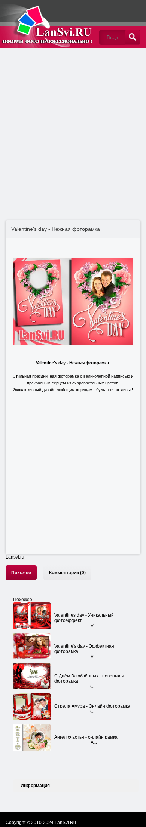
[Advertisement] (73, 126)
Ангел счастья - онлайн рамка (86, 737)
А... (94, 742)
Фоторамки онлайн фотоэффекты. (47, 24)
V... (94, 625)
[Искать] (132, 37)
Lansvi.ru (15, 557)
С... (93, 686)
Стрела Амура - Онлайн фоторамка (92, 706)
